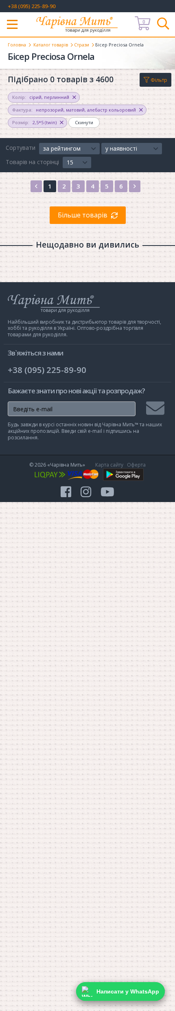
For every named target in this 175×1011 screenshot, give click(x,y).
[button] (69, 148)
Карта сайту (109, 464)
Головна (17, 45)
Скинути (84, 122)
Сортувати (20, 147)
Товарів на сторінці (32, 162)
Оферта (136, 464)
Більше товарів (82, 215)
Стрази (81, 45)
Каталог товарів (50, 45)
